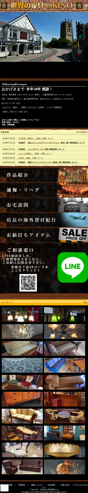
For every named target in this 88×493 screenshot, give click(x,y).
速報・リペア (36, 485)
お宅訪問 (51, 485)
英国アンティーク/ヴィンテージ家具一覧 (44, 162)
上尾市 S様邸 (24, 158)
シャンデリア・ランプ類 (38, 149)
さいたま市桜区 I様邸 (28, 154)
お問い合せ (65, 485)
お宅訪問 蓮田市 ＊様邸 (30, 138)
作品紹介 (22, 485)
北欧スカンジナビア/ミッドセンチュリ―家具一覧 (48, 143)
